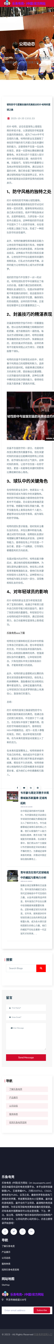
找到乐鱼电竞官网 (17, 1122)
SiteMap (6, 1284)
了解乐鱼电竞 (15, 1089)
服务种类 (13, 1114)
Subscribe (42, 1310)
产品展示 (13, 1097)
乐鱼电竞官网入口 (43, 1334)
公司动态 (13, 1105)
